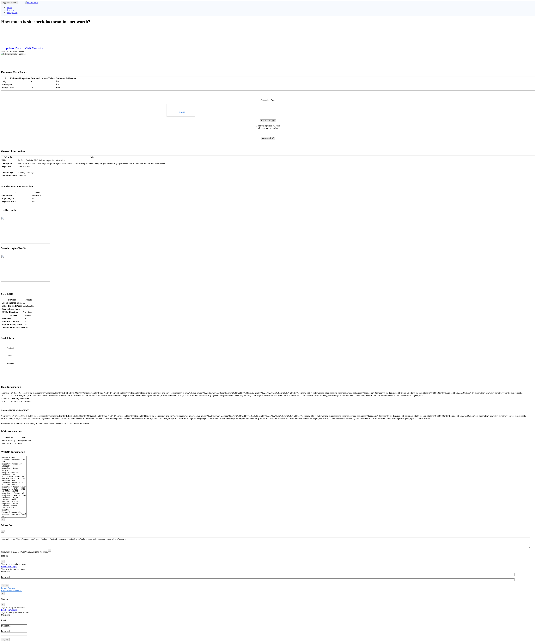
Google (13, 566)
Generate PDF (268, 138)
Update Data (13, 48)
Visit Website (34, 48)
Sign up (5, 639)
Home (9, 7)
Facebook (5, 566)
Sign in (5, 585)
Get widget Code (268, 121)
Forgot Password (8, 588)
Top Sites (11, 10)
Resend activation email (11, 590)
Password (5, 577)
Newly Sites (12, 12)
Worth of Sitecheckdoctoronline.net (181, 106)
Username (5, 571)
